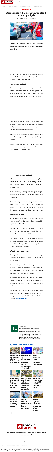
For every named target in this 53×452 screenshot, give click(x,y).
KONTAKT (35, 2)
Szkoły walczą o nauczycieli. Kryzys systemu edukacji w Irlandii (15, 382)
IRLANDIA (29, 2)
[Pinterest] (25, 434)
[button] (50, 2)
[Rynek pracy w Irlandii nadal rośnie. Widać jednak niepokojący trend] (38, 373)
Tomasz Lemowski (23, 18)
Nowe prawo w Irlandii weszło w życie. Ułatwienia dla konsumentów (15, 359)
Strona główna (4, 6)
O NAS (40, 2)
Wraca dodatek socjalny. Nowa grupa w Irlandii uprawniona (26, 404)
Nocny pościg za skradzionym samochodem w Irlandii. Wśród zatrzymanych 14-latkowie (26, 362)
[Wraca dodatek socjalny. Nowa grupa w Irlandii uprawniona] (26, 394)
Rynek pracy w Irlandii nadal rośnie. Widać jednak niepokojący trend (38, 382)
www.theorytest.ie (21, 299)
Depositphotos (41, 450)
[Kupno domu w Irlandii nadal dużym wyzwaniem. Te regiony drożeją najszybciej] (26, 373)
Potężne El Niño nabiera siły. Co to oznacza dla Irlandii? (14, 403)
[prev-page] (11, 413)
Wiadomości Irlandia (20, 2)
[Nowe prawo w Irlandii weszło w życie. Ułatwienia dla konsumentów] (15, 350)
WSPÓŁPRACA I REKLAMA (28, 442)
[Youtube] (31, 434)
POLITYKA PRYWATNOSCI (42, 442)
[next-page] (13, 413)
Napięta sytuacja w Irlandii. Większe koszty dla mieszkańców (37, 360)
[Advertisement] (26, 61)
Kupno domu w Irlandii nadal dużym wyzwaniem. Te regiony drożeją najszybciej (26, 383)
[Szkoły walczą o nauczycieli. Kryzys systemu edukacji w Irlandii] (15, 373)
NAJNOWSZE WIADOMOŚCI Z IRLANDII (21, 345)
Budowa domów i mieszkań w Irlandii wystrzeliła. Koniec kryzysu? (37, 405)
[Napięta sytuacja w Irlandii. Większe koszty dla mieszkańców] (38, 350)
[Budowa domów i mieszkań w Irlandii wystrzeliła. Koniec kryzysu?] (38, 394)
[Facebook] (22, 434)
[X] (28, 434)
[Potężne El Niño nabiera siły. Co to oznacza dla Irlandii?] (15, 394)
